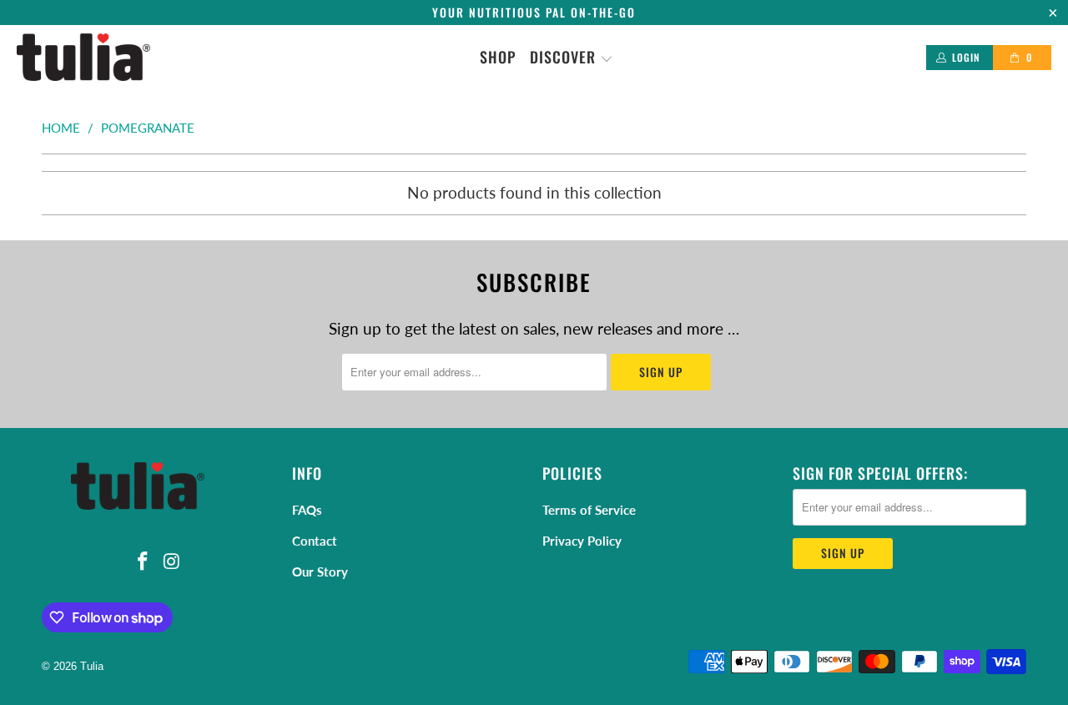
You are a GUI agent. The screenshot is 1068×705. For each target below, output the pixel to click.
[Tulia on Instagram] (172, 561)
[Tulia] (83, 57)
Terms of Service (589, 509)
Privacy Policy (582, 540)
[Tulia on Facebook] (143, 561)
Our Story (320, 571)
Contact (314, 540)
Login (966, 57)
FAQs (307, 509)
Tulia (91, 666)
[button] (571, 57)
